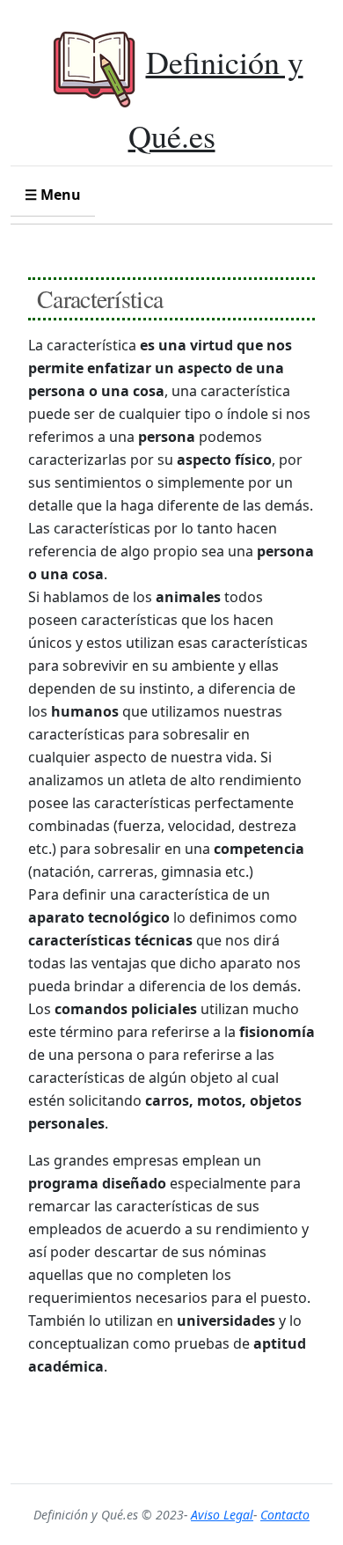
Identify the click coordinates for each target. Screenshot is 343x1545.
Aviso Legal (222, 1514)
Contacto (285, 1514)
